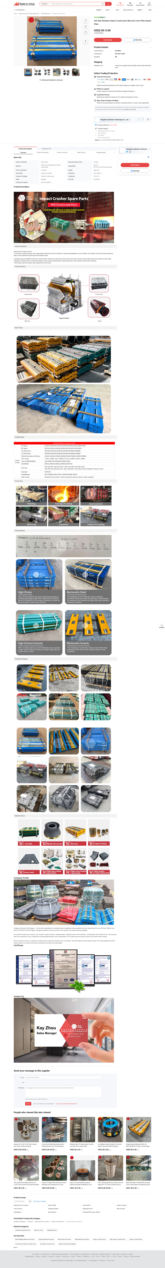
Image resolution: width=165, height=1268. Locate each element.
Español (44, 1256)
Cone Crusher (18, 1209)
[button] (110, 152)
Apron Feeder (52, 1205)
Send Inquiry (108, 40)
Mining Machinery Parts (59, 13)
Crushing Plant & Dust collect (91, 1212)
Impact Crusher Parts (99, 1239)
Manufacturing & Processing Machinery (29, 13)
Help (117, 10)
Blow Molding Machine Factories (24, 1239)
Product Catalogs (40, 1201)
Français (57, 1256)
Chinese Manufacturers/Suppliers (59, 1254)
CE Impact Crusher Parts (47, 1244)
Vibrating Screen (87, 1209)
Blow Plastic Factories (64, 1239)
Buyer (107, 10)
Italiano (73, 1256)
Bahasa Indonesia (135, 1256)
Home (15, 13)
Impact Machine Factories (46, 1239)
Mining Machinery (46, 13)
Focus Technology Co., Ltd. (70, 1260)
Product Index (115, 1254)
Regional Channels (105, 1254)
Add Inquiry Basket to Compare (52, 80)
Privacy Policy (110, 1260)
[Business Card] (148, 157)
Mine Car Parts (38, 1230)
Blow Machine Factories (82, 1239)
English (38, 1256)
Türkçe (119, 1256)
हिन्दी (108, 1256)
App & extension (128, 10)
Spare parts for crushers (21, 1205)
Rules (150, 10)
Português (50, 1256)
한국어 (98, 1256)
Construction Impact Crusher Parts (25, 1244)
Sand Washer (52, 1212)
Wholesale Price (85, 1254)
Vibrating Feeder (53, 1209)
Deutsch (79, 1256)
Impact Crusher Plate (135, 1239)
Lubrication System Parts (22, 1230)
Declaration (102, 1260)
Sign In (97, 140)
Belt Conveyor (121, 1209)
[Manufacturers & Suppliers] (24, 4)
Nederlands (86, 1256)
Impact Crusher (121, 1205)
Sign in (149, 5)
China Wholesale (74, 1254)
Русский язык (65, 1256)
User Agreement (93, 1260)
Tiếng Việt (126, 1256)
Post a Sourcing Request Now (67, 1104)
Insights (131, 1254)
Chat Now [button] (138, 40)
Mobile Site (124, 1254)
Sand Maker (17, 1212)
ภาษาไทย (113, 1256)
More (15, 1247)
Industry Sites (94, 1254)
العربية (92, 1256)
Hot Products (35, 1254)
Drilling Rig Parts (52, 1230)
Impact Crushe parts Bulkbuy (67, 1244)
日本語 (103, 1256)
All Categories (20, 10)
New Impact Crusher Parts (117, 1239)
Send (28, 1104)
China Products (45, 1254)
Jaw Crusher (86, 1205)
